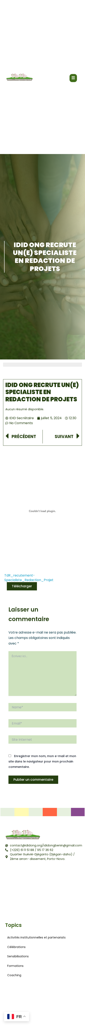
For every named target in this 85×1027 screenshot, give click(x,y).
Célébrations (16, 947)
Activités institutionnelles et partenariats (36, 937)
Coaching (14, 975)
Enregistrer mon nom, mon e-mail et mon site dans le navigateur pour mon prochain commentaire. (42, 761)
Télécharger (22, 586)
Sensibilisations (18, 956)
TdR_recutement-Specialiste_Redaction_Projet (28, 577)
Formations (15, 966)
